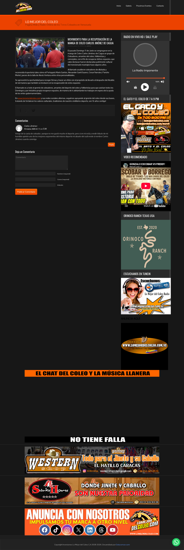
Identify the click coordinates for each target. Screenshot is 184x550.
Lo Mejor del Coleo (28, 7)
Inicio (119, 6)
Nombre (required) (63, 174)
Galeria (128, 6)
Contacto (160, 6)
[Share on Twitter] (34, 110)
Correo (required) (63, 179)
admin (88, 46)
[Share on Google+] (27, 110)
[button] (176, 542)
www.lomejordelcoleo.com (29, 98)
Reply (111, 144)
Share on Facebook (21, 110)
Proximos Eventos (144, 6)
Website (60, 185)
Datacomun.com (123, 544)
